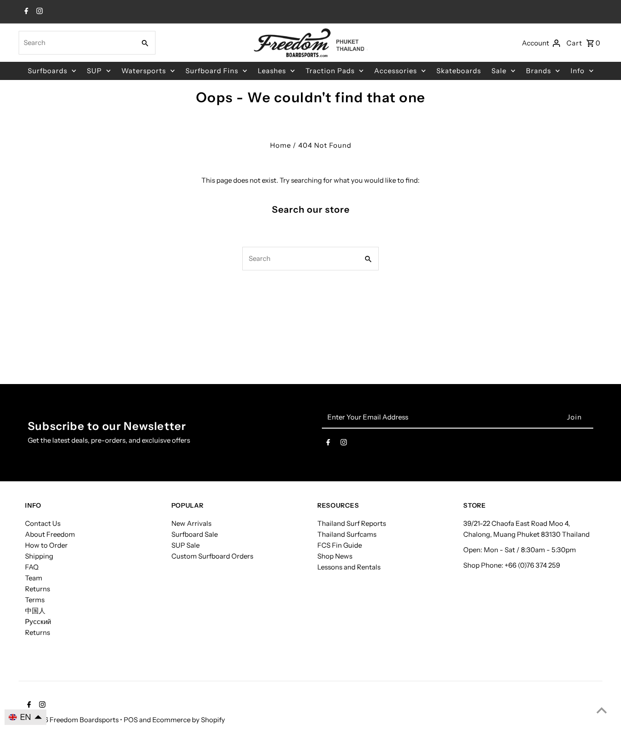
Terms (35, 599)
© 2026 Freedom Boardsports (72, 719)
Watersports (143, 70)
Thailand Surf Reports (351, 523)
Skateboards (458, 70)
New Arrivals (191, 523)
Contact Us (42, 523)
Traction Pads (330, 70)
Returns (37, 588)
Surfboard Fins (211, 70)
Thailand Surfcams (346, 534)
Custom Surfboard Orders (212, 556)
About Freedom (50, 534)
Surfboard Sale (194, 534)
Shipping (39, 556)
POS (131, 719)
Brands (538, 70)
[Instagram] (38, 12)
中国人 (35, 610)
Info (578, 70)
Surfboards (47, 70)
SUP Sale (185, 545)
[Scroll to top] (601, 710)
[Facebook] (25, 12)
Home (280, 145)
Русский (38, 621)
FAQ (32, 567)
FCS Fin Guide (339, 545)
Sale (498, 70)
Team (33, 578)
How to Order (46, 545)
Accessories (395, 70)
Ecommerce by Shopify (188, 719)
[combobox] (76, 42)
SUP (94, 70)
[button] (25, 717)
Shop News (334, 556)
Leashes (272, 70)
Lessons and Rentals (349, 567)
